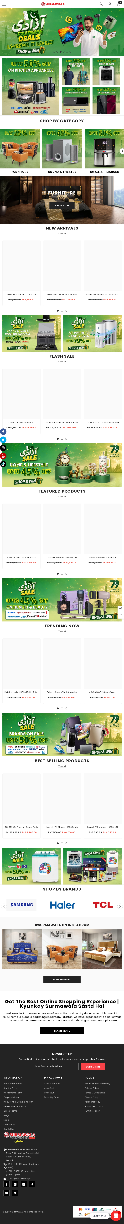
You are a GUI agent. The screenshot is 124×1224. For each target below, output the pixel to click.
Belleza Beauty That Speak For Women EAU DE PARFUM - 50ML (62, 692)
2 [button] (57, 52)
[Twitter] (15, 1193)
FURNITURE (20, 172)
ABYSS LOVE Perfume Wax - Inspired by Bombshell (102, 692)
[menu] (4, 4)
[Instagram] (15, 1184)
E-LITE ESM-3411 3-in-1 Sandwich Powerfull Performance (102, 294)
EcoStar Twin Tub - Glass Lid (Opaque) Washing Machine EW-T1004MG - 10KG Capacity (21, 557)
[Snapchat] (32, 1184)
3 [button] (61, 52)
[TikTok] (24, 1184)
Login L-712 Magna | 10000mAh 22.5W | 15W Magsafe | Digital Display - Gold (62, 827)
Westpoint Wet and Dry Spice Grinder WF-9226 (21, 294)
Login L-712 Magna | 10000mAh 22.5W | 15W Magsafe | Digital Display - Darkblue (103, 827)
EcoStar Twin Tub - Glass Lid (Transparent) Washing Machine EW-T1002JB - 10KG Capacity (62, 557)
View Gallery (62, 979)
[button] (120, 906)
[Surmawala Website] (20, 150)
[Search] (101, 4)
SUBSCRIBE (93, 1067)
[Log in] (110, 4)
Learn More (62, 1030)
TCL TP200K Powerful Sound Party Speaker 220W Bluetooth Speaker (21, 827)
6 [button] (70, 52)
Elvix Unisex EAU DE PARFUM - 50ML (21, 692)
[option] (62, 32)
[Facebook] (7, 1184)
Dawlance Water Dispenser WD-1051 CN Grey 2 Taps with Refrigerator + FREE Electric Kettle (103, 422)
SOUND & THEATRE (62, 172)
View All (62, 233)
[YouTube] (7, 1193)
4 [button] (64, 52)
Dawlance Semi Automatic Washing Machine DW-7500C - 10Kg (103, 557)
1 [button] (54, 52)
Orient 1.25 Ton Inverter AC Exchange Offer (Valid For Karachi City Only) (21, 422)
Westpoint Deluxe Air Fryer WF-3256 (62, 294)
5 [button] (67, 52)
